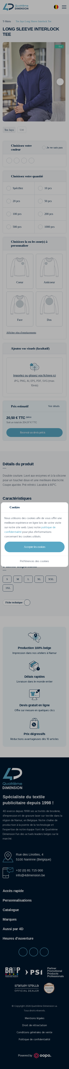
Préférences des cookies (34, 561)
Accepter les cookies (34, 546)
